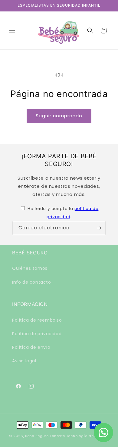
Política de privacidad (36, 334)
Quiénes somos (30, 268)
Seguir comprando (59, 115)
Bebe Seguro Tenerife (45, 435)
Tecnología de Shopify (87, 435)
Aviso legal (24, 361)
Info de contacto (31, 282)
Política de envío (31, 347)
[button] (12, 30)
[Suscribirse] (99, 228)
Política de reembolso (37, 320)
